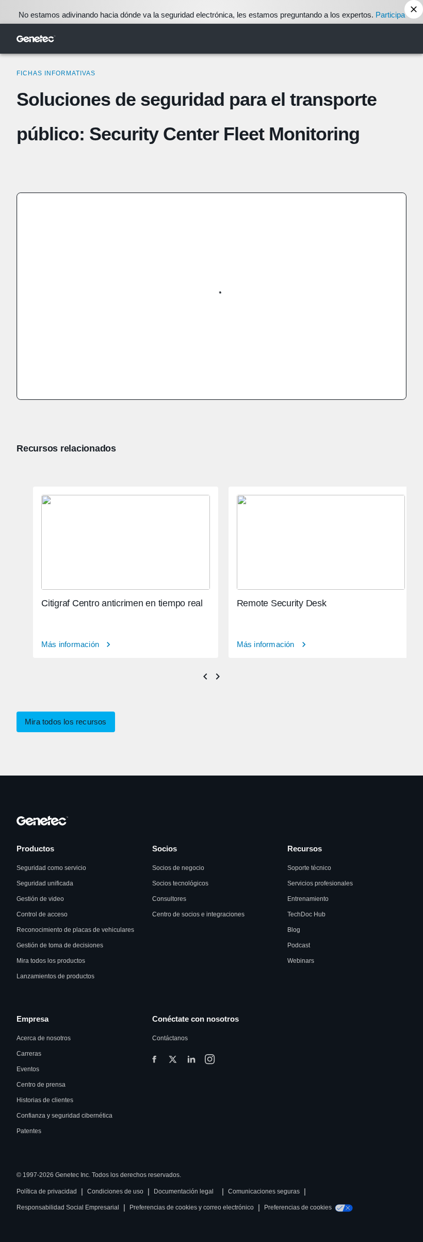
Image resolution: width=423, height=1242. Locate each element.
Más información (70, 644)
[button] (66, 722)
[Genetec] (36, 38)
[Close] (413, 9)
